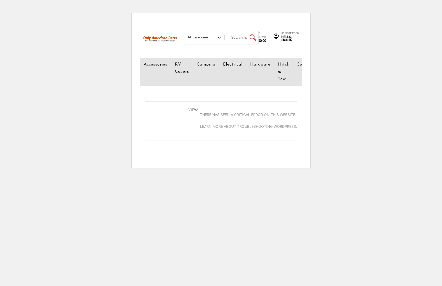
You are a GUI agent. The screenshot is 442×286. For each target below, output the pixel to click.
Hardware (260, 64)
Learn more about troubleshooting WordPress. (248, 126)
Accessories (155, 64)
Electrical (232, 64)
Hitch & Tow (284, 71)
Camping (206, 64)
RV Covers (182, 68)
